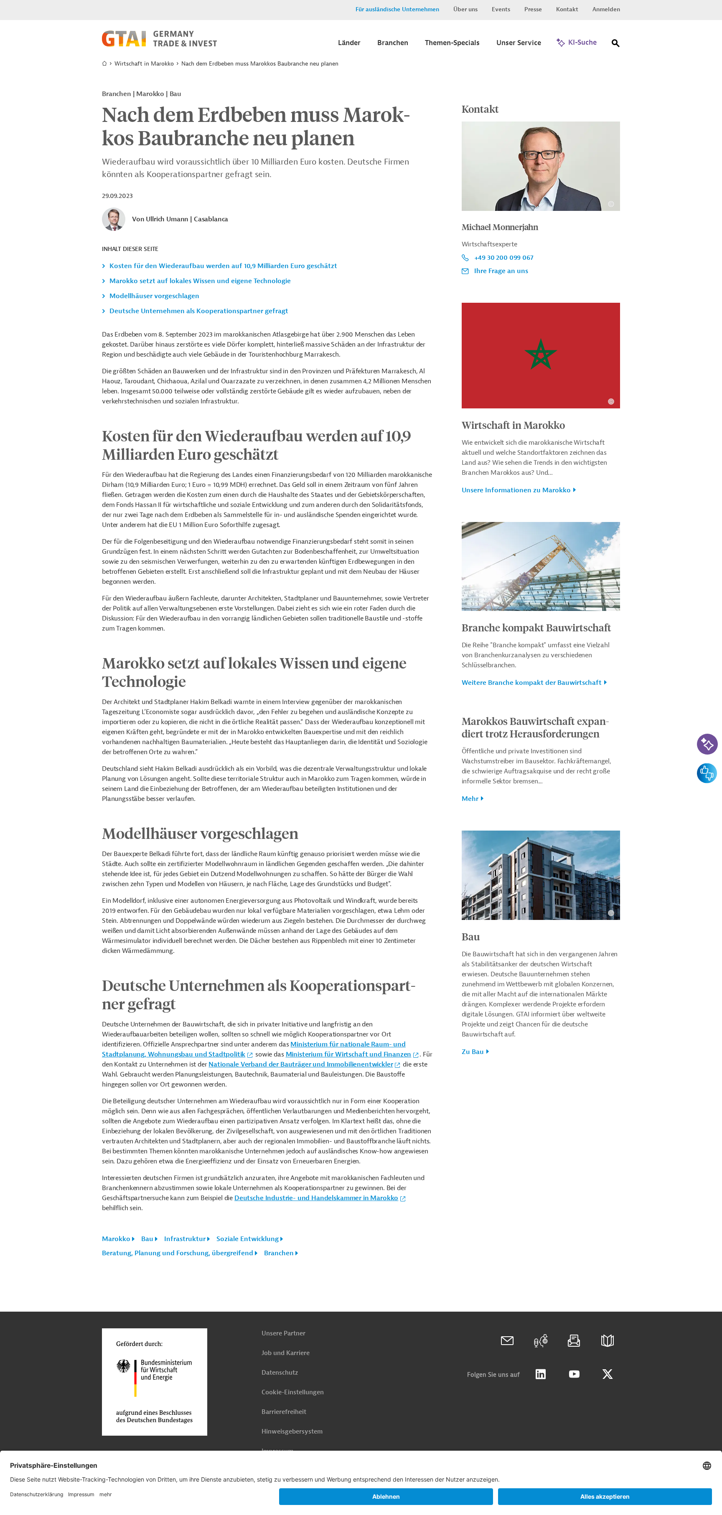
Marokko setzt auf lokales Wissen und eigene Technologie (200, 281)
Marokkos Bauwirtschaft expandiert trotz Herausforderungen (535, 727)
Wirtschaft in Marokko (144, 63)
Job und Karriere (286, 1353)
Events (501, 9)
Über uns (465, 9)
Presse (533, 9)
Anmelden (606, 9)
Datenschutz (280, 1373)
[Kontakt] (507, 1340)
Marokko (116, 1239)
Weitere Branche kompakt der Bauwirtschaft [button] (532, 683)
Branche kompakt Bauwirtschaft (536, 627)
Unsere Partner (283, 1334)
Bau (147, 1239)
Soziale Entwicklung (247, 1239)
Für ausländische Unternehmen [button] (397, 9)
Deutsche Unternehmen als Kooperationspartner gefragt (198, 311)
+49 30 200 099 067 (504, 257)
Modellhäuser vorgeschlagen (154, 296)
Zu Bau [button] (473, 1052)
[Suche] (616, 45)
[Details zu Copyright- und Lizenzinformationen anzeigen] (611, 204)
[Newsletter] (574, 1340)
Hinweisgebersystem (292, 1432)
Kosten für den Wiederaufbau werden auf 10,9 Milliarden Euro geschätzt (223, 266)
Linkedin (540, 1374)
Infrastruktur (185, 1239)
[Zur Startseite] (159, 45)
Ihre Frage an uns (501, 271)
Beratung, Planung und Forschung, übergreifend (177, 1253)
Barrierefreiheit (284, 1412)
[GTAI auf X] (607, 1374)
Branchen (279, 1253)
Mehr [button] (470, 799)
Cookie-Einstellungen (293, 1392)
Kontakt (567, 9)
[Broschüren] (607, 1340)
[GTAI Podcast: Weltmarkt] (540, 1340)
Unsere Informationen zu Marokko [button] (516, 490)
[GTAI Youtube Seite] (574, 1374)
